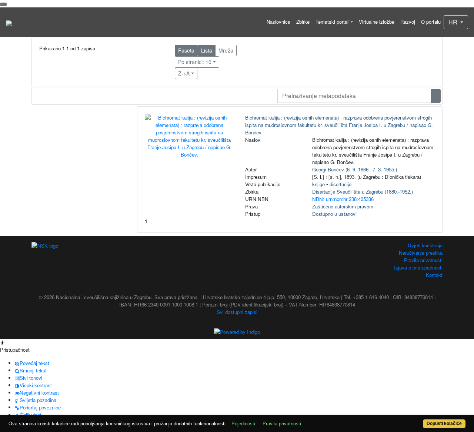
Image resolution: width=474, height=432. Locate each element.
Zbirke (303, 21)
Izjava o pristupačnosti (418, 267)
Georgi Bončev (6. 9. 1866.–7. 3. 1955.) (354, 169)
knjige (318, 184)
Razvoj (407, 21)
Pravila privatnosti (423, 260)
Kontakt (434, 274)
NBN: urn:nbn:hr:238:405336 (343, 198)
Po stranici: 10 (194, 62)
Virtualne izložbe (376, 21)
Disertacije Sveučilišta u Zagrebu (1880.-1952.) (362, 191)
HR (453, 22)
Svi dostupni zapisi (237, 311)
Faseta (186, 50)
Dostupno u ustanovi (334, 213)
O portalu (431, 21)
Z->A (184, 73)
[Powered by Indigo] (237, 331)
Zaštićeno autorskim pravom (342, 206)
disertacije (340, 184)
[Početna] (9, 22)
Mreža (225, 50)
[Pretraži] (436, 96)
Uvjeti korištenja (425, 245)
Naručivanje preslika (421, 252)
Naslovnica (278, 21)
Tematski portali (333, 21)
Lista (206, 50)
